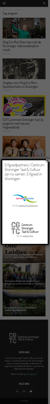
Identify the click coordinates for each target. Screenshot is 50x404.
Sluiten (47, 160)
